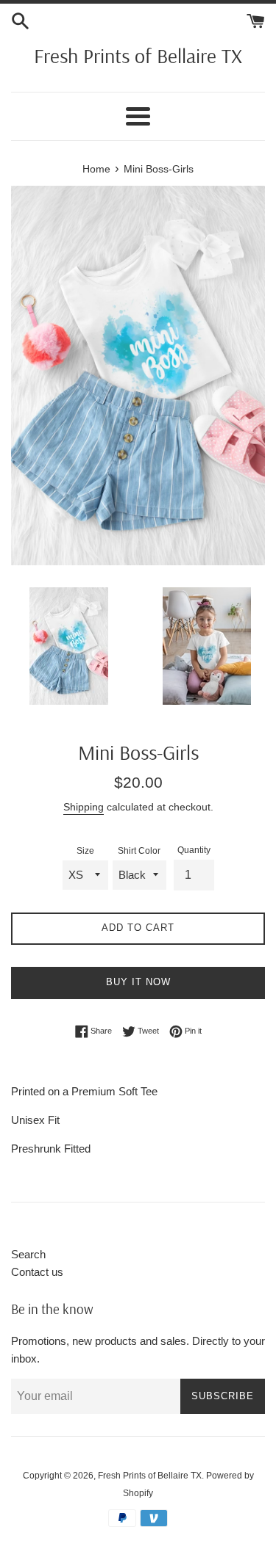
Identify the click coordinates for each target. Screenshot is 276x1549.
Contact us (37, 1272)
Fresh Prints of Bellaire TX (138, 55)
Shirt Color (139, 851)
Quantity (193, 850)
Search (28, 1254)
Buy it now (138, 981)
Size (85, 851)
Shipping (83, 807)
